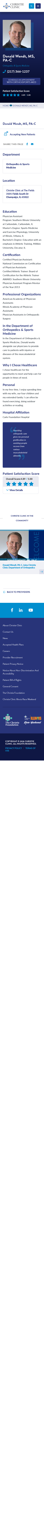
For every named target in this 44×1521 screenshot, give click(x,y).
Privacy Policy (13, 748)
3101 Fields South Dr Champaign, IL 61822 (20, 194)
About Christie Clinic (12, 625)
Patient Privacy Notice (13, 664)
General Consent (10, 686)
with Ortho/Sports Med (21, 81)
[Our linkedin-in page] (21, 610)
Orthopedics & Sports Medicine (17, 165)
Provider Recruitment (13, 657)
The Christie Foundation (14, 693)
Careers (6, 651)
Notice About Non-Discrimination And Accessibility (21, 672)
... (11, 105)
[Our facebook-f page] (12, 610)
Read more (41, 571)
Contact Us (8, 632)
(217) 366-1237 (18, 71)
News (5, 638)
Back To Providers (18, 592)
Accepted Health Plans (13, 644)
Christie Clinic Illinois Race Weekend (19, 699)
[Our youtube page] (31, 610)
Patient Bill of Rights (12, 680)
